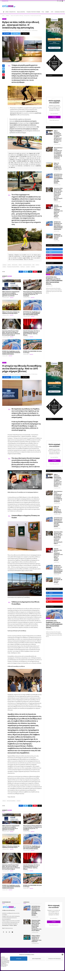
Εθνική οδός (14, 264)
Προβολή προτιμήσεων (54, 958)
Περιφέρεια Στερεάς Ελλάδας (13, 266)
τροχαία (28, 266)
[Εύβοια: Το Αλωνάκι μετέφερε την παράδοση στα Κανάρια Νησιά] (11, 305)
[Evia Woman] (9, 6)
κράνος (37, 264)
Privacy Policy (52, 120)
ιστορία (18, 800)
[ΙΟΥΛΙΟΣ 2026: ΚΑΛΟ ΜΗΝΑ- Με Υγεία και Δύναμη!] (32, 344)
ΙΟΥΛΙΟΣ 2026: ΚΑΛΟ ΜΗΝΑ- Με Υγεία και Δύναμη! (32, 352)
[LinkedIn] (3, 71)
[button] (62, 954)
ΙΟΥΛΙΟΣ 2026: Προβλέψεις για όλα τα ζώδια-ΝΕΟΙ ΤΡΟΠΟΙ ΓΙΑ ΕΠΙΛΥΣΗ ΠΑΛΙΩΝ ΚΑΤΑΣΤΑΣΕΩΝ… (11, 353)
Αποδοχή (18, 958)
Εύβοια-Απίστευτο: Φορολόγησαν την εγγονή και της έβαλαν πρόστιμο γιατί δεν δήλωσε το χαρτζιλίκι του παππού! (10, 293)
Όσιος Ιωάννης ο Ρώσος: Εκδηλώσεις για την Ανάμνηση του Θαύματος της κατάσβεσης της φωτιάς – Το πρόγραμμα (32, 293)
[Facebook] (3, 65)
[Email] (3, 77)
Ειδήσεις (4, 18)
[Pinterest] (3, 74)
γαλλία (9, 264)
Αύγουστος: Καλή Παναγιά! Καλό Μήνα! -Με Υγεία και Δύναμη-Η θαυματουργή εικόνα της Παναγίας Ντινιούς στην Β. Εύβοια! (11, 333)
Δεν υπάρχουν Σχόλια (27, 30)
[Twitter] (3, 68)
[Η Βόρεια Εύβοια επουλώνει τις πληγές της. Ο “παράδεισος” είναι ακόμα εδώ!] (26, 937)
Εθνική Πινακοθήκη (11, 800)
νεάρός (4, 266)
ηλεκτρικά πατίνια (27, 264)
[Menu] (3, 12)
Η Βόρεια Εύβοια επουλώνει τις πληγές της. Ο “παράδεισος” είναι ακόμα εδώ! (36, 938)
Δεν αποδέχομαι (36, 958)
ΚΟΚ (33, 264)
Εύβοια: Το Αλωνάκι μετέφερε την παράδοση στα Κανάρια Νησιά (23, 1)
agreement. (54, 120)
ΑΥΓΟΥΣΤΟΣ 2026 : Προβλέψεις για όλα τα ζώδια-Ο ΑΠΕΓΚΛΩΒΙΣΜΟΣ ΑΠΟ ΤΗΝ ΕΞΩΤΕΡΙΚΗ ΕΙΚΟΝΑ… (31, 313)
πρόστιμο (23, 266)
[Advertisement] (54, 86)
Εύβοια (20, 264)
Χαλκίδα (33, 266)
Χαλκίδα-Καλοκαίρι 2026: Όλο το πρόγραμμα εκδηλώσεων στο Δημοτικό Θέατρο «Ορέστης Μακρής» (31, 333)
